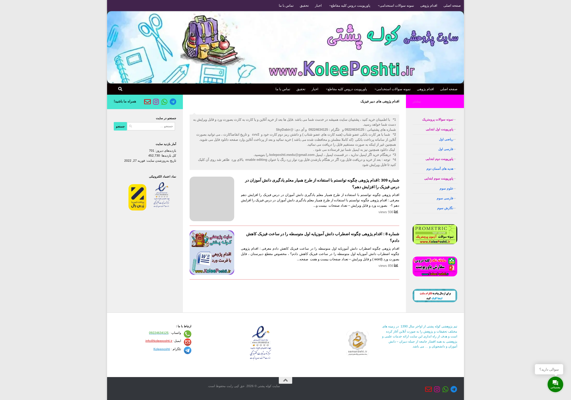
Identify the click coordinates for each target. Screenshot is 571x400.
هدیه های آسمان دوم (439, 168)
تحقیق (304, 5)
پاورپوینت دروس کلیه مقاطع (350, 5)
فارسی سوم (445, 198)
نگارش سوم (445, 208)
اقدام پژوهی (428, 5)
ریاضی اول (446, 139)
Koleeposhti (161, 349)
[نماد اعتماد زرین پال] (137, 209)
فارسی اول (445, 149)
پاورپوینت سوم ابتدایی (438, 178)
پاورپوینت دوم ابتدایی (439, 159)
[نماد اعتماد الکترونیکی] (161, 209)
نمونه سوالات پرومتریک (437, 119)
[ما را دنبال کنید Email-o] (147, 101)
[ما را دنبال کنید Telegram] (173, 101)
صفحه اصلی (452, 5)
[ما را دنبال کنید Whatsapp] (164, 101)
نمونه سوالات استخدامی (397, 5)
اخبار (318, 5)
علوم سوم (446, 188)
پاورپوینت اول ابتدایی (439, 129)
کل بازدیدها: (168, 155)
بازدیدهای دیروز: (165, 150)
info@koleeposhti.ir (158, 341)
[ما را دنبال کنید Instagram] (156, 101)
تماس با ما (286, 5)
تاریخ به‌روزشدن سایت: (160, 160)
